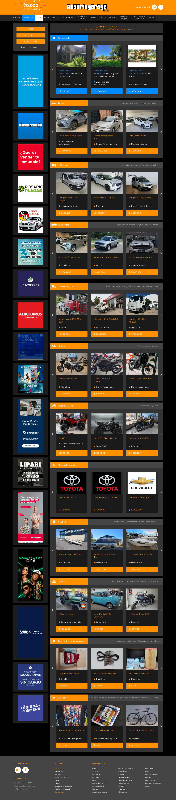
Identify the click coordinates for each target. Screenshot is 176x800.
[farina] (30, 632)
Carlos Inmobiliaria (104, 84)
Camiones (95, 777)
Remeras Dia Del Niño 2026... (72, 730)
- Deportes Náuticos (125, 780)
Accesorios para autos (99, 792)
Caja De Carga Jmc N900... (141, 319)
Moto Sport (100, 446)
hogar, (122, 698)
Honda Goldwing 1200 (104, 614)
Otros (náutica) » (152, 522)
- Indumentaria (149, 780)
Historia (57, 783)
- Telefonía (121, 789)
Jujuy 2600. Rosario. (140, 74)
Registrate (30, 35)
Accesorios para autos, (127, 641)
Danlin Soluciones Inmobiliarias (138, 83)
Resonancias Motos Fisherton (139, 385)
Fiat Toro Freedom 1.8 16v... (106, 257)
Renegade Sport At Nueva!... (71, 257)
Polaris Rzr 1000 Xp (137, 438)
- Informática (148, 768)
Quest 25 (133, 554)
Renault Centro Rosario (106, 206)
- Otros (146, 786)
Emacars (135, 265)
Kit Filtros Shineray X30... (145, 673)
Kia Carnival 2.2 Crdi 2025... (70, 198)
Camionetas (96, 774)
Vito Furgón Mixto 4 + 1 (139, 198)
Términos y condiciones (63, 777)
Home (57, 768)
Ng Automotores (103, 144)
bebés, (128, 698)
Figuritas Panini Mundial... (105, 730)
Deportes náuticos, (136, 522)
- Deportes (147, 777)
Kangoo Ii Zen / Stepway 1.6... (107, 198)
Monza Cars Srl (67, 327)
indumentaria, (147, 698)
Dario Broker (66, 562)
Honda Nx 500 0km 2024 (105, 379)
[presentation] (52, 70)
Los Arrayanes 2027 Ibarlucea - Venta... (71, 74)
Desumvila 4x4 (137, 446)
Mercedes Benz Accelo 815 (71, 319)
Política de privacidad (62, 789)
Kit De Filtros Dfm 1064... (111, 673)
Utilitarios (95, 771)
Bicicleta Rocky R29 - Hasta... (142, 730)
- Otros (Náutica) (123, 783)
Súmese (58, 774)
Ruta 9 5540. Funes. (106, 74)
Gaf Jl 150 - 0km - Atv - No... (71, 438)
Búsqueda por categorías (63, 786)
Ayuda (57, 780)
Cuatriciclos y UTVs (98, 783)
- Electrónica (122, 792)
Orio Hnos (135, 144)
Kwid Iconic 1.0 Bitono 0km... (142, 136)
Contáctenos (59, 792)
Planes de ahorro (98, 786)
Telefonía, (92, 698)
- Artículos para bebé (151, 774)
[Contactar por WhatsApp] (30, 126)
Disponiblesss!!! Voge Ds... (140, 379)
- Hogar (146, 771)
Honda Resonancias (69, 387)
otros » (156, 698)
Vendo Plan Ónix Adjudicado (106, 497)
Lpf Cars (64, 265)
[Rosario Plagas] (30, 189)
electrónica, (102, 698)
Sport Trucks (66, 446)
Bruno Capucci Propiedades (66, 83)
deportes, (136, 698)
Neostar (64, 206)
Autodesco (65, 622)
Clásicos (95, 789)
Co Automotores (103, 265)
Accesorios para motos (148, 641)
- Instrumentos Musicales (152, 783)
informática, (113, 698)
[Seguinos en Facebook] (160, 7)
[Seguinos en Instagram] (154, 7)
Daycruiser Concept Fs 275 (106, 554)
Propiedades (122, 771)
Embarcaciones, (119, 522)
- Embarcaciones (124, 777)
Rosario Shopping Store (71, 739)
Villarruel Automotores (141, 206)
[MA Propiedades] (30, 157)
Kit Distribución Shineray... (76, 673)
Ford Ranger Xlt (136, 257)
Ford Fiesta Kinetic (102, 136)
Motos (94, 780)
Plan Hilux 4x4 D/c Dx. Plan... (71, 497)
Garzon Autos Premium (71, 144)
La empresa (59, 771)
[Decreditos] (30, 426)
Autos (94, 768)
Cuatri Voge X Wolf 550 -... (105, 438)
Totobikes (135, 739)
